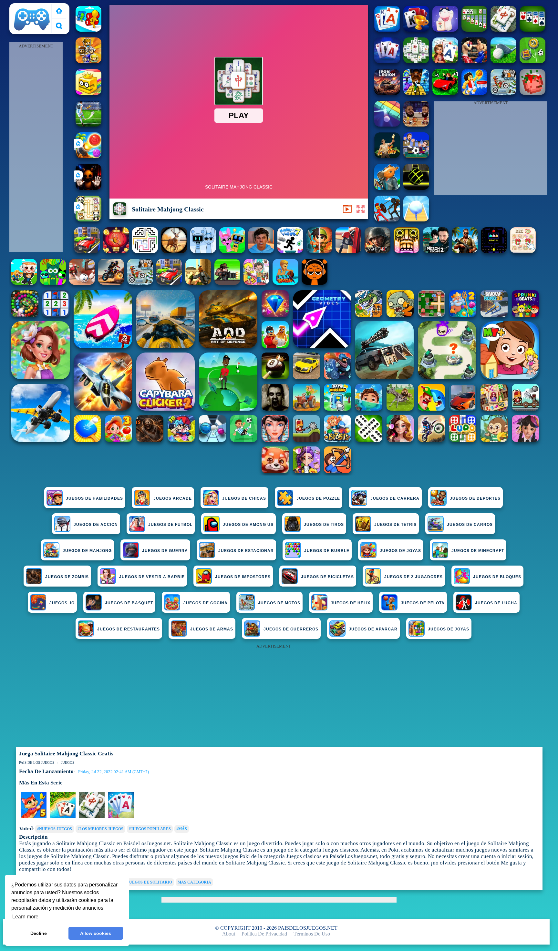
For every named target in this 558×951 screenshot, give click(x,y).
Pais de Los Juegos (32, 7)
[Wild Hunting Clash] (174, 251)
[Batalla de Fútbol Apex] (88, 125)
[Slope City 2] (416, 188)
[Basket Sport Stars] (474, 93)
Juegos (67, 762)
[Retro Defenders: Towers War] (88, 61)
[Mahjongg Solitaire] (416, 61)
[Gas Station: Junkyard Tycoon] (348, 251)
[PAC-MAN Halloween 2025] (494, 251)
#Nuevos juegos (54, 829)
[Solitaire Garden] (445, 61)
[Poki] (59, 11)
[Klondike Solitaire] (474, 30)
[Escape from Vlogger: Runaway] (261, 251)
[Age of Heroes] (319, 251)
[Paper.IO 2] (88, 93)
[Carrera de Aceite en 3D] (88, 30)
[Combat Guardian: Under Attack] (87, 251)
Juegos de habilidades (94, 498)
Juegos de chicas (244, 498)
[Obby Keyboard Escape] (416, 93)
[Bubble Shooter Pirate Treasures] (88, 156)
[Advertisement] (36, 147)
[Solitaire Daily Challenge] (387, 30)
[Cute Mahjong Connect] (88, 219)
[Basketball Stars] (416, 125)
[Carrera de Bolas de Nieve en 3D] (416, 219)
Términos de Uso (312, 933)
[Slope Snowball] (82, 283)
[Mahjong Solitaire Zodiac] (503, 30)
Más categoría (194, 882)
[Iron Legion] (387, 93)
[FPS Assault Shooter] (198, 283)
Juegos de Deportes (475, 498)
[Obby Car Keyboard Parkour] (445, 93)
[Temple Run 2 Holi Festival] (406, 251)
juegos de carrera (394, 498)
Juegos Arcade (172, 498)
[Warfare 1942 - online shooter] (377, 251)
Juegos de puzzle (318, 498)
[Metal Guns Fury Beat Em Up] (227, 283)
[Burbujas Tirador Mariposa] (116, 251)
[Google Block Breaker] (387, 125)
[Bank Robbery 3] (387, 188)
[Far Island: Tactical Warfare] (465, 251)
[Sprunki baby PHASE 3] (314, 283)
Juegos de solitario (149, 882)
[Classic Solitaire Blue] (387, 61)
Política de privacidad (264, 933)
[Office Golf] (503, 61)
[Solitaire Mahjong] (445, 30)
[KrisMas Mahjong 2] (523, 251)
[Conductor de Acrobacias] (111, 283)
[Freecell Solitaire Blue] (416, 30)
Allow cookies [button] (95, 933)
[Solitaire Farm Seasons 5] (33, 816)
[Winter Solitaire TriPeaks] (121, 816)
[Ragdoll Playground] (532, 93)
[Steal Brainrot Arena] (24, 283)
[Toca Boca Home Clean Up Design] (256, 283)
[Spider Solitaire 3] (532, 30)
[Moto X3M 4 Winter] (503, 93)
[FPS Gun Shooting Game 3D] (436, 251)
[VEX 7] (290, 251)
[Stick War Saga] (387, 219)
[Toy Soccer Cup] (532, 61)
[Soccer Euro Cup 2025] (416, 156)
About (228, 933)
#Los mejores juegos (100, 829)
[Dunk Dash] (285, 283)
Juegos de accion (96, 524)
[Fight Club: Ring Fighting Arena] (474, 61)
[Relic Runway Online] (387, 156)
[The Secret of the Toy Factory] (88, 188)
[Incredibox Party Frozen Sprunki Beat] (232, 251)
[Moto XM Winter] (140, 283)
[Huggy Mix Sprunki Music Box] (203, 251)
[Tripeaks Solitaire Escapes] (63, 816)
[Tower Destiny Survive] (145, 251)
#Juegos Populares (150, 829)
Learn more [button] (25, 916)
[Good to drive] (169, 283)
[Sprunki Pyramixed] (53, 283)
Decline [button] (38, 933)
